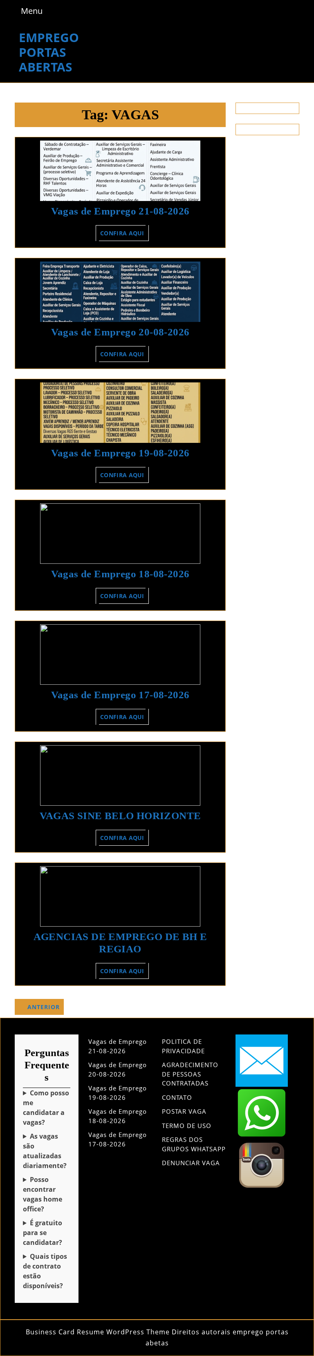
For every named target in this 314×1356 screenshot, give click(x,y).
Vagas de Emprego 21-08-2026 (120, 211)
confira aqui (124, 234)
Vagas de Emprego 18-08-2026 (120, 573)
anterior (43, 1007)
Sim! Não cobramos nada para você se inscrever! (46, 1232)
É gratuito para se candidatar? (42, 1232)
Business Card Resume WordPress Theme (98, 1331)
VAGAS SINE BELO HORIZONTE (120, 815)
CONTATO (177, 1097)
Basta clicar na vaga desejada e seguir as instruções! (46, 1107)
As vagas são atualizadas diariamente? (45, 1151)
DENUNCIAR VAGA (191, 1163)
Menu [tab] (32, 10)
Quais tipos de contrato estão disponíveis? (45, 1271)
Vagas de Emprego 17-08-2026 (120, 694)
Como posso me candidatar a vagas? (46, 1107)
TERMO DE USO (186, 1125)
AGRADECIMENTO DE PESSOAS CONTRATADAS (190, 1074)
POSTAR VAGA (184, 1111)
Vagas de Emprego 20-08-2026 (120, 331)
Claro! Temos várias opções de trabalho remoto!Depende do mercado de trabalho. (46, 1194)
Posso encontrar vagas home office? (42, 1194)
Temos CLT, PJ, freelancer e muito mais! (46, 1271)
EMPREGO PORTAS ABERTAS (49, 52)
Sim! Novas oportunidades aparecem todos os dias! (46, 1151)
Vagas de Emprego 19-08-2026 (120, 452)
